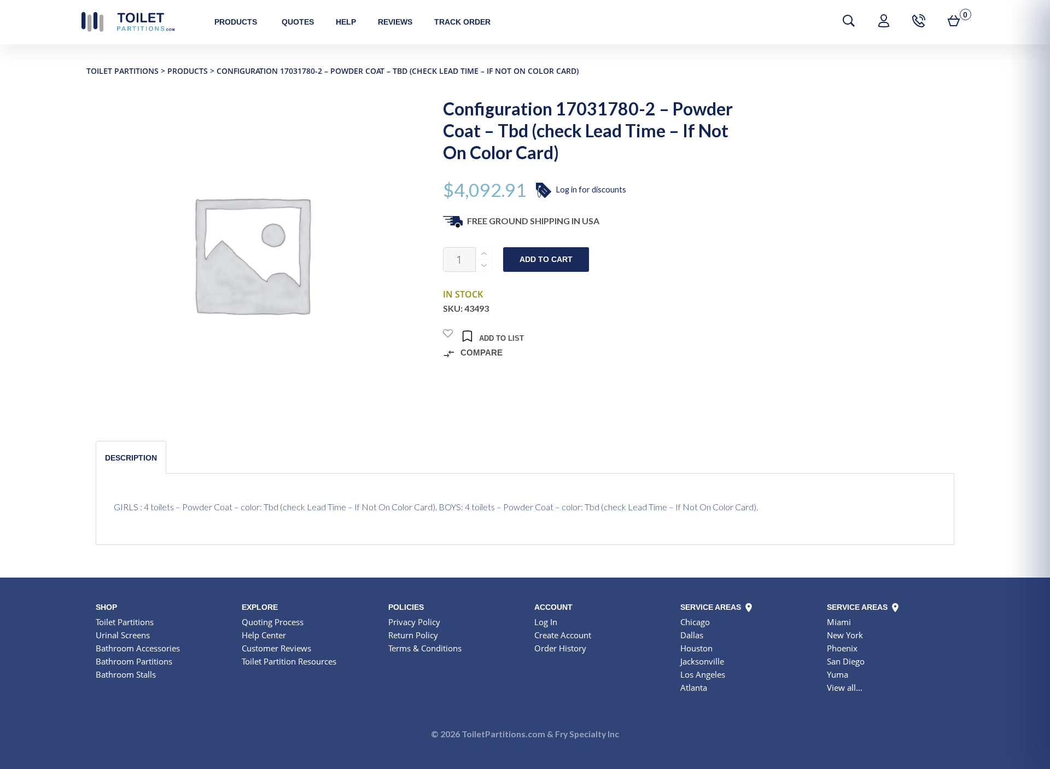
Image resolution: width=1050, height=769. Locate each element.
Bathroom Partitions (134, 661)
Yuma (837, 674)
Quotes (298, 22)
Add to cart (546, 259)
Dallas (691, 635)
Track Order (462, 22)
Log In (545, 621)
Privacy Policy (414, 621)
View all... (844, 687)
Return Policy (413, 635)
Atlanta (693, 687)
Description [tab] (131, 457)
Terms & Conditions (425, 648)
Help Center (264, 635)
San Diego (846, 661)
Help (346, 22)
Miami (839, 621)
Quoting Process (273, 621)
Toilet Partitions (127, 22)
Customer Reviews (276, 648)
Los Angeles (702, 674)
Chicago (695, 621)
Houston (696, 648)
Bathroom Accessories (138, 648)
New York (845, 635)
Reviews (395, 22)
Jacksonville (702, 661)
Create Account (562, 635)
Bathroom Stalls (126, 674)
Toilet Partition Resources (289, 661)
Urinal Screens (123, 635)
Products (235, 22)
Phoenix (842, 648)
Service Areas (711, 607)
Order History (560, 648)
